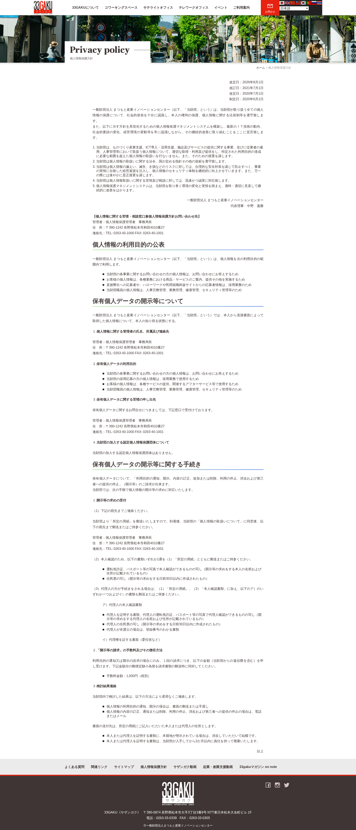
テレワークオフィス (193, 7)
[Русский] (314, 2)
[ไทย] (319, 2)
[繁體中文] (298, 2)
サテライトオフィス (158, 7)
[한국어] (303, 2)
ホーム (260, 67)
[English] (287, 2)
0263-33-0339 (166, 818)
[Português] (309, 2)
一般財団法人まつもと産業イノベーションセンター (179, 825)
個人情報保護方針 (154, 767)
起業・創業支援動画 (218, 767)
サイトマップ (124, 767)
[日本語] (282, 2)
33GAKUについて (85, 7)
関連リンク (99, 767)
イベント (220, 7)
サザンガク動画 (185, 767)
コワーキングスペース (121, 7)
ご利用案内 (241, 7)
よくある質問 (74, 767)
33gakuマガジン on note (258, 767)
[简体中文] (292, 2)
